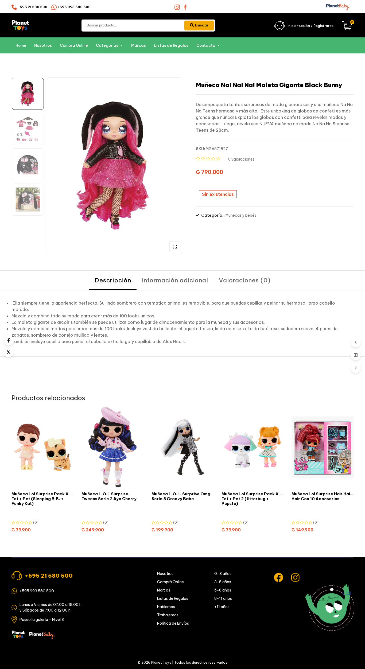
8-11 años (223, 598)
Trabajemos (167, 615)
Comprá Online (74, 45)
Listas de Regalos (171, 45)
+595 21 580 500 (32, 7)
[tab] (113, 280)
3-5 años (222, 581)
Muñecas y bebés (241, 215)
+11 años (222, 606)
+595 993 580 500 (74, 7)
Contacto (205, 45)
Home (20, 45)
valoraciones (241, 159)
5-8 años (222, 590)
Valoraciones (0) (245, 280)
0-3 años (222, 573)
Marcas (138, 45)
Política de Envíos (173, 623)
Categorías (107, 45)
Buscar (201, 25)
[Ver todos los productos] (356, 355)
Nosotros (43, 45)
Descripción (113, 280)
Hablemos (166, 606)
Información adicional (175, 280)
